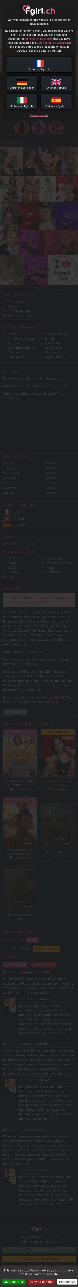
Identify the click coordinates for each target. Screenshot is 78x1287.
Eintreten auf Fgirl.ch (21, 87)
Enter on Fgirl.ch (56, 87)
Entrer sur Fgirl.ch (39, 69)
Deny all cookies (41, 1282)
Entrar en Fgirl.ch (56, 106)
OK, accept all (14, 1282)
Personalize (67, 1282)
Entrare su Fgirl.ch (22, 106)
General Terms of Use (38, 38)
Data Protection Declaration (54, 42)
